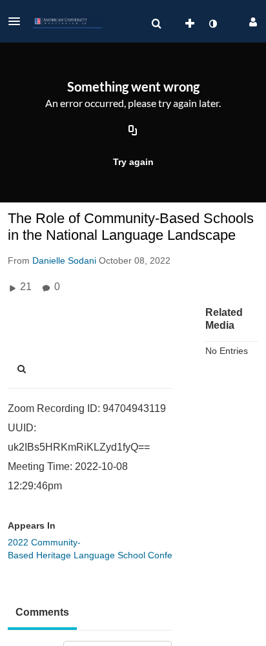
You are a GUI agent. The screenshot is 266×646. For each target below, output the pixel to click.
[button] (18, 21)
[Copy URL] (133, 131)
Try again (133, 162)
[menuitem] (156, 23)
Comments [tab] (42, 612)
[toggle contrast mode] (212, 23)
